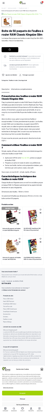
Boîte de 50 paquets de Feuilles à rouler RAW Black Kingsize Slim (12, 230)
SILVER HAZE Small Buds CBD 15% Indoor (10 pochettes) (32, 229)
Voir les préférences (22, 405)
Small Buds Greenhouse (10, 311)
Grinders (5, 316)
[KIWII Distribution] (22, 2)
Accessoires (6, 314)
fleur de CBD (25, 158)
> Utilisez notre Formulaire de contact (14, 290)
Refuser (22, 399)
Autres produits (12, 8)
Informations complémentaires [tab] (21, 89)
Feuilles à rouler (23, 8)
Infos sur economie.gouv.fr (10, 350)
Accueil (4, 8)
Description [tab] (5, 89)
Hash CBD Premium (8, 301)
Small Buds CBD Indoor (9, 304)
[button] (42, 369)
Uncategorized (22, 80)
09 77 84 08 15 (6, 283)
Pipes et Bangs (7, 322)
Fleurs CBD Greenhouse (10, 309)
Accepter (22, 393)
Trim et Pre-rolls (7, 306)
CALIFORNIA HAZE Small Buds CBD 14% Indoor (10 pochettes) (32, 258)
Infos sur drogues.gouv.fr (10, 330)
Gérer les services (8, 387)
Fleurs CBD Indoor (8, 299)
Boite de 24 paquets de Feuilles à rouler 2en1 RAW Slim (12, 258)
